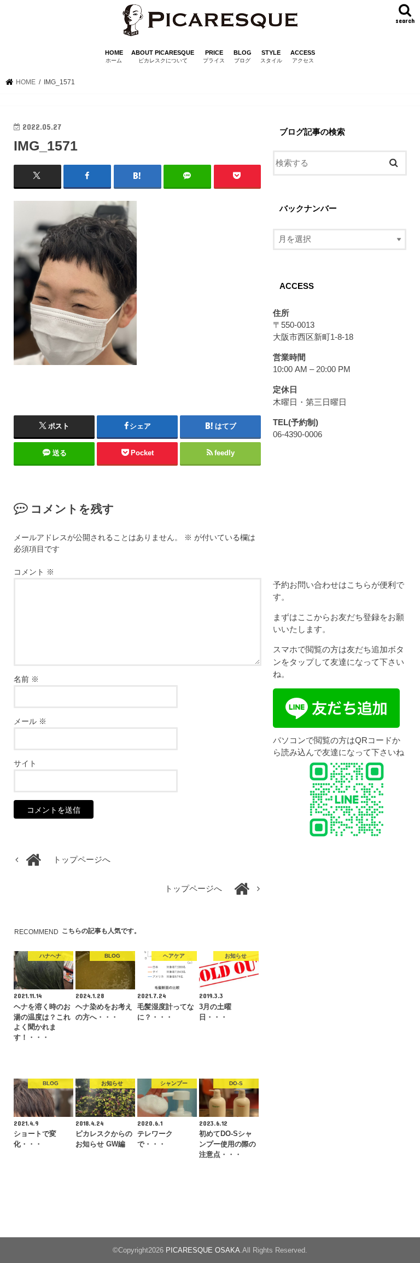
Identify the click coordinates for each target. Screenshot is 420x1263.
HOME (114, 56)
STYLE (271, 56)
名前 (26, 679)
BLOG (243, 56)
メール (30, 721)
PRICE (214, 56)
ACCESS (302, 56)
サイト (25, 763)
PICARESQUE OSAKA (203, 1250)
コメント (34, 571)
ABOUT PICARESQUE (162, 56)
